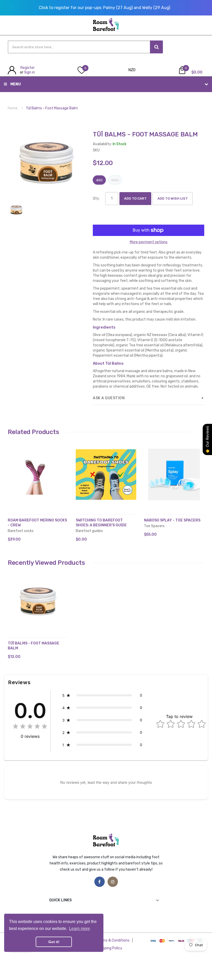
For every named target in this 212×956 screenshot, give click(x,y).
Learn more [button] (79, 928)
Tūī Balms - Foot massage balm (33, 645)
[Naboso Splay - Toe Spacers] (174, 474)
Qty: (96, 198)
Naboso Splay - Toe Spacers (172, 520)
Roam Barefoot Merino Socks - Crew (37, 522)
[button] (13, 482)
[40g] (16, 210)
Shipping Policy (109, 948)
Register (27, 68)
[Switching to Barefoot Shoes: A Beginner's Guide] (106, 474)
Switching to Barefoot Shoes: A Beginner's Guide (101, 522)
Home (13, 108)
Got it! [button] (53, 942)
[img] (30, 727)
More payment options (149, 242)
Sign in (29, 72)
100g (115, 180)
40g (99, 180)
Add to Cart (135, 198)
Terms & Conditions (113, 940)
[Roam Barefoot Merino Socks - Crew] (38, 474)
